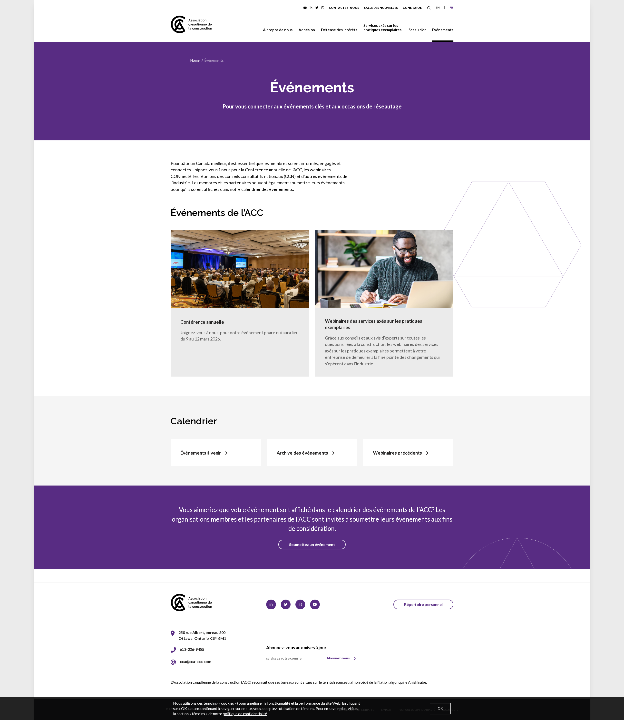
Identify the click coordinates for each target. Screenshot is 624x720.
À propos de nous (277, 30)
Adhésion (307, 30)
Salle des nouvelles (381, 8)
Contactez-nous (344, 8)
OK (440, 708)
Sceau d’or (417, 30)
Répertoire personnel (423, 604)
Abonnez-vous (338, 658)
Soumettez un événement (312, 544)
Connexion (412, 8)
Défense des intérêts (339, 30)
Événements (442, 30)
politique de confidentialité (245, 713)
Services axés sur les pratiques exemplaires (382, 27)
